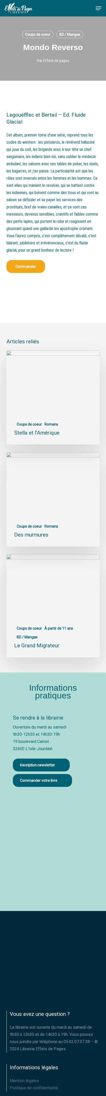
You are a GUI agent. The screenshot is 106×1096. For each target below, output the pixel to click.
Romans (51, 424)
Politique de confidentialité (34, 1087)
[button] (98, 8)
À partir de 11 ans (59, 628)
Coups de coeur (37, 34)
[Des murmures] (53, 499)
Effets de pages (56, 61)
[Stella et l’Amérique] (53, 398)
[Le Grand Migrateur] (53, 605)
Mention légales (24, 1080)
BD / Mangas (69, 34)
